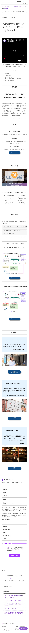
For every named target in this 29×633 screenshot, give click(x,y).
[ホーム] (8, 2)
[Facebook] (2, 570)
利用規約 (4, 626)
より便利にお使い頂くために (18, 6)
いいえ (18, 578)
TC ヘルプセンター (6, 6)
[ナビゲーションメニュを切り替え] (23, 1)
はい (11, 578)
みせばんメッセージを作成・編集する (13, 600)
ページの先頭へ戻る (7, 586)
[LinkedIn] (6, 570)
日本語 (24, 3)
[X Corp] (4, 570)
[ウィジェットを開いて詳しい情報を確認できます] (23, 630)
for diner (18, 2)
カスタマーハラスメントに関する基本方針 (8, 629)
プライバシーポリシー (20, 626)
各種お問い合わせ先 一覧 (10, 608)
